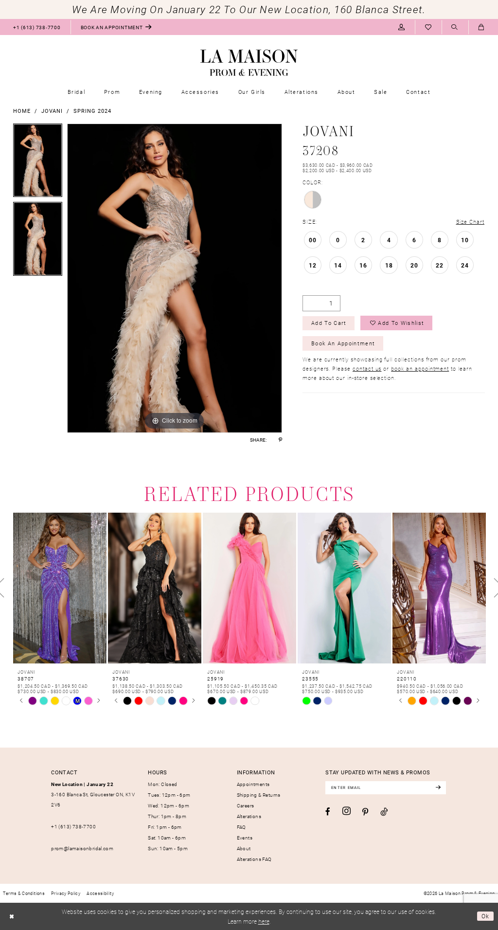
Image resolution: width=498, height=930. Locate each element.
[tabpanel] (37, 163)
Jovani (52, 110)
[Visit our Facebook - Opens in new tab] (327, 811)
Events (244, 837)
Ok (485, 916)
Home (22, 110)
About (244, 848)
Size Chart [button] (470, 221)
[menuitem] (37, 27)
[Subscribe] (438, 787)
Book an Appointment (343, 343)
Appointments (253, 784)
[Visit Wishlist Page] (428, 27)
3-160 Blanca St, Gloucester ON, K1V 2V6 (93, 794)
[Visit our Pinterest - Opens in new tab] (365, 812)
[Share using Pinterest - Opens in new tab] (280, 439)
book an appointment (420, 368)
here (263, 921)
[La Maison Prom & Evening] (249, 63)
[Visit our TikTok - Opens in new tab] (384, 811)
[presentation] (60, 588)
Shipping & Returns (259, 794)
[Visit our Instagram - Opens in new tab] (346, 811)
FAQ (241, 826)
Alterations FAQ (254, 859)
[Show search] (455, 27)
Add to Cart (329, 322)
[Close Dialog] (11, 916)
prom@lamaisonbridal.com (82, 848)
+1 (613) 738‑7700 (73, 826)
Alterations (249, 816)
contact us (367, 368)
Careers (245, 805)
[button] (401, 27)
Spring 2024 (92, 110)
